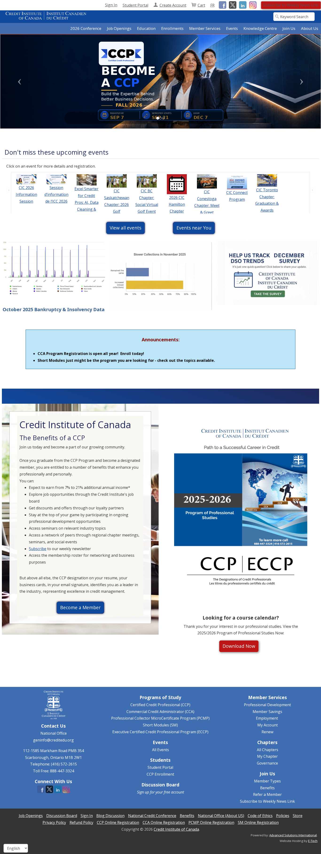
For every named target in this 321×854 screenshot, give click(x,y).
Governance (267, 763)
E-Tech (312, 841)
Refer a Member (267, 794)
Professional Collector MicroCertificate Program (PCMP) (160, 718)
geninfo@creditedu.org (53, 740)
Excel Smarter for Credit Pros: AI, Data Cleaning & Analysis (86, 202)
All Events (160, 749)
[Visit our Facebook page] (221, 4)
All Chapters (267, 749)
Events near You (193, 228)
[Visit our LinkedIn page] (242, 4)
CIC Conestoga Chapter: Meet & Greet (206, 202)
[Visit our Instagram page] (252, 4)
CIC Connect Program (237, 196)
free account (174, 792)
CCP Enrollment (160, 774)
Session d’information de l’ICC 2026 (56, 194)
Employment (267, 718)
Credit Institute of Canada (176, 829)
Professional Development (267, 704)
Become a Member (80, 607)
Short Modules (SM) (160, 725)
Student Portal (160, 767)
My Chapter (267, 756)
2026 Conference (85, 28)
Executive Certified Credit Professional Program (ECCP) (160, 731)
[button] (24, 81)
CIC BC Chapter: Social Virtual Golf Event (146, 201)
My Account (267, 725)
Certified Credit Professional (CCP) (160, 704)
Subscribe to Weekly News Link (290, 5)
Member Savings (267, 711)
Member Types (267, 781)
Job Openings (119, 28)
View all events (125, 228)
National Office (53, 733)
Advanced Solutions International (293, 835)
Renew (267, 731)
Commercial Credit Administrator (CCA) (160, 711)
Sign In (111, 5)
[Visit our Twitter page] (231, 4)
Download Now (239, 646)
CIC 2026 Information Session (26, 194)
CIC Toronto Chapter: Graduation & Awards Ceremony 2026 (267, 206)
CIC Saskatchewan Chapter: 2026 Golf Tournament (116, 204)
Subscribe (37, 548)
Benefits (267, 787)
